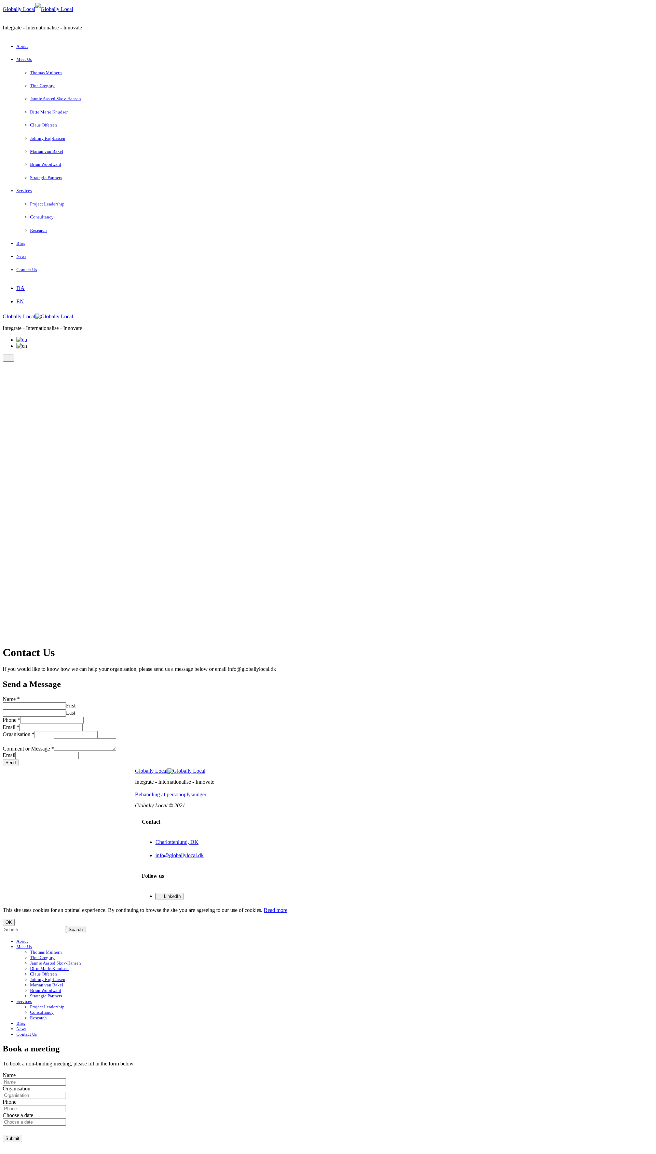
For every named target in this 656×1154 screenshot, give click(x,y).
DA (20, 288)
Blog (21, 243)
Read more (275, 910)
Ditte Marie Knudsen (49, 112)
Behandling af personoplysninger (170, 794)
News (21, 256)
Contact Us (26, 269)
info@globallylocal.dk (179, 855)
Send (10, 762)
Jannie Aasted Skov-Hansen (55, 98)
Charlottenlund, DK (177, 842)
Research (38, 230)
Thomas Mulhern (46, 72)
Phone (11, 720)
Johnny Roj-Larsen (47, 138)
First (71, 705)
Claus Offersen (43, 125)
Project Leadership (47, 204)
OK (8, 922)
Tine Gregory (42, 85)
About (22, 46)
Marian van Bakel (46, 151)
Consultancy (42, 217)
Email (11, 727)
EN (20, 301)
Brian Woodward (45, 164)
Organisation (19, 734)
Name (11, 699)
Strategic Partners (46, 177)
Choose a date (18, 1115)
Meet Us (24, 59)
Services (24, 190)
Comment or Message (28, 749)
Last (70, 713)
